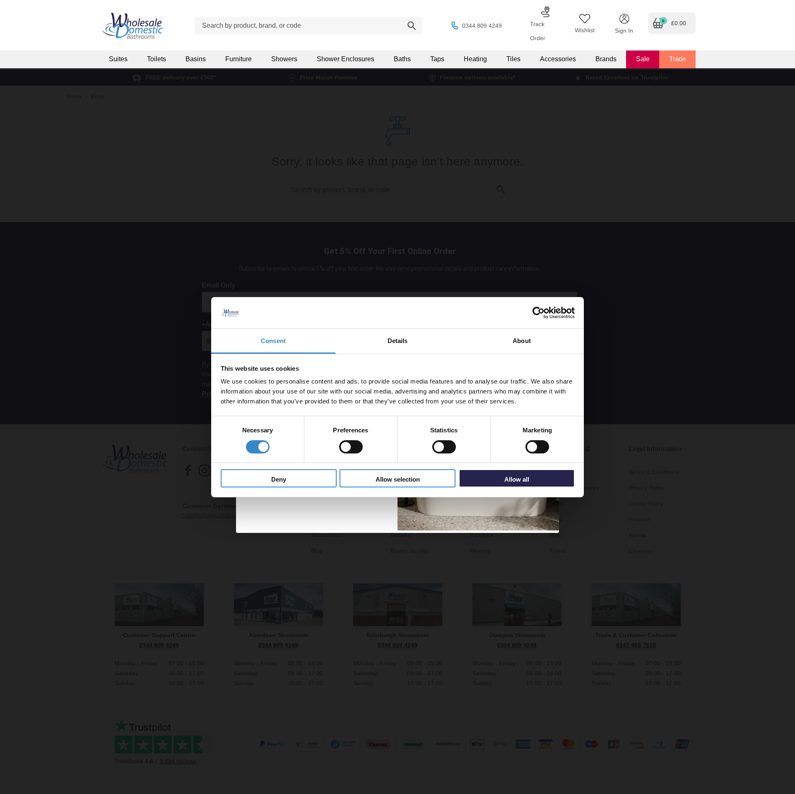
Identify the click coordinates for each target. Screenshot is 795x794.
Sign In (624, 30)
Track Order (537, 31)
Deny (278, 479)
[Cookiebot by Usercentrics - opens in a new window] (538, 313)
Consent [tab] (273, 340)
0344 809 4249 (482, 25)
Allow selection (398, 479)
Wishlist (585, 30)
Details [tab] (398, 340)
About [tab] (522, 340)
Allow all (516, 479)
